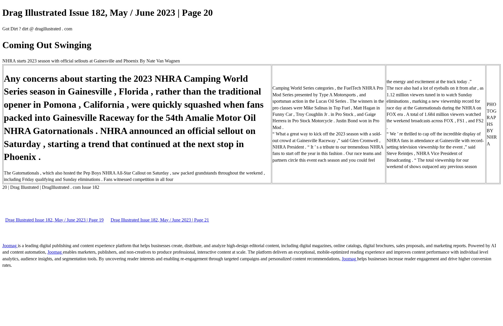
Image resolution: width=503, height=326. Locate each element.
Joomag (10, 245)
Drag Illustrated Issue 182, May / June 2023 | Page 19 (54, 219)
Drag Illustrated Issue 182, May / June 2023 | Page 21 (160, 219)
